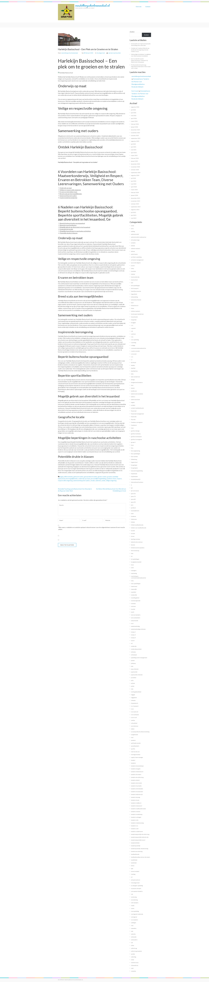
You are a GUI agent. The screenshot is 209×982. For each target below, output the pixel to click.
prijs (132, 680)
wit (132, 942)
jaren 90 (133, 502)
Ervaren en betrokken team (68, 192)
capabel (133, 328)
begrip (61, 477)
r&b (132, 689)
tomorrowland (135, 871)
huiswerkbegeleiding (137, 471)
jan (132, 488)
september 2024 (135, 172)
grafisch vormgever (136, 439)
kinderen (133, 516)
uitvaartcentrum (135, 880)
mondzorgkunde (135, 600)
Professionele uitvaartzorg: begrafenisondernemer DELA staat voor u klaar (140, 66)
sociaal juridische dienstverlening (140, 731)
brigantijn (134, 319)
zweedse (133, 971)
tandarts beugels (135, 768)
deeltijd (133, 368)
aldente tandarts (135, 248)
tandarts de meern (136, 774)
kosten (133, 530)
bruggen (133, 322)
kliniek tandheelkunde (137, 525)
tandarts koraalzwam (137, 791)
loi (131, 556)
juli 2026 (133, 110)
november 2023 (135, 201)
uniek (103, 480)
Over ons (138, 6)
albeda (133, 245)
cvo (132, 357)
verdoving (134, 897)
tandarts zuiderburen (137, 831)
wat (132, 931)
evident (133, 405)
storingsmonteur (135, 754)
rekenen (133, 700)
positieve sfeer (111, 478)
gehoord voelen (78, 477)
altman (133, 251)
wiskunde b (134, 939)
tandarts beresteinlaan (137, 766)
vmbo (132, 908)
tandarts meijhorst (136, 803)
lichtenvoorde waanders (137, 547)
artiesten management (137, 260)
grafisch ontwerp (136, 433)
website (133, 934)
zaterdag (133, 957)
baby (132, 268)
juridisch (133, 508)
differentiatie (68, 477)
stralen (93, 480)
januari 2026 (134, 127)
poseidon (133, 677)
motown (133, 606)
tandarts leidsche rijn (137, 794)
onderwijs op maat (84, 478)
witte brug (134, 948)
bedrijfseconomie (136, 291)
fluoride (133, 419)
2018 (132, 225)
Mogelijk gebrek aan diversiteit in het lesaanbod (75, 227)
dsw (132, 385)
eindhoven (134, 391)
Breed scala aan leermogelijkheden (71, 194)
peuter (133, 660)
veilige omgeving (111, 480)
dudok (133, 388)
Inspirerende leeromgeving (68, 198)
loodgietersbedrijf (136, 562)
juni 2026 (133, 112)
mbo (132, 580)
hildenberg (134, 459)
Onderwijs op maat (66, 188)
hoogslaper (134, 465)
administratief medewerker (138, 237)
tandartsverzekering (136, 851)
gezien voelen (102, 477)
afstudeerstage (135, 240)
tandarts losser (135, 800)
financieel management (137, 414)
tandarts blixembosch (137, 771)
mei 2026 (133, 115)
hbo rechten (134, 456)
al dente (133, 243)
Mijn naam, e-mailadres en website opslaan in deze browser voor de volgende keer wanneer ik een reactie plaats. (91, 528)
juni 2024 (133, 181)
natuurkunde (134, 620)
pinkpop (133, 663)
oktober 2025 (135, 135)
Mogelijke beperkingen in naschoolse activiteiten (75, 231)
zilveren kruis (134, 962)
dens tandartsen (135, 376)
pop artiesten (134, 669)
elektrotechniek (135, 399)
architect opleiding (136, 257)
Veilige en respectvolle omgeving (70, 190)
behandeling (134, 297)
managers (134, 570)
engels (133, 402)
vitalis (132, 905)
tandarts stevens (135, 811)
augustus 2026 (135, 107)
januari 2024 (134, 195)
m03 (132, 567)
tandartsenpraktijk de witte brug (140, 834)
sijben (132, 729)
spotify (133, 749)
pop (132, 666)
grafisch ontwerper (136, 436)
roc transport (134, 706)
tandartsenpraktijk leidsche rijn (139, 837)
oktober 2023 (135, 204)
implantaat (134, 473)
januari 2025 (134, 161)
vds (132, 894)
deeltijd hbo (134, 371)
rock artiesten (135, 714)
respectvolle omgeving (65, 480)
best (132, 302)
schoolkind (134, 723)
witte (132, 945)
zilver (132, 959)
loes (132, 553)
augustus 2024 (135, 175)
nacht (132, 612)
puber (132, 686)
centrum (133, 334)
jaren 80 (133, 499)
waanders (133, 928)
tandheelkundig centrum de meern (140, 857)
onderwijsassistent (136, 649)
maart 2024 (134, 189)
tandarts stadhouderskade (138, 808)
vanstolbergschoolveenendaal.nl (92, 5)
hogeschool (134, 462)
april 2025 (134, 152)
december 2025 (135, 130)
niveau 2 (133, 632)
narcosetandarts (135, 617)
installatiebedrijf (135, 479)
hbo (132, 448)
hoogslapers (134, 468)
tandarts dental (135, 780)
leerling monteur (135, 539)
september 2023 (135, 206)
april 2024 (134, 187)
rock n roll (134, 717)
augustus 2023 (135, 209)
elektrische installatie (137, 394)
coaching (133, 342)
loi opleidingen (135, 559)
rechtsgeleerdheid (136, 692)
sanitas (133, 720)
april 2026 (134, 118)
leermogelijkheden (72, 478)
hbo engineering (135, 451)
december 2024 (135, 164)
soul (132, 737)
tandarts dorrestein (136, 783)
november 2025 (135, 132)
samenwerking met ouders (81, 480)
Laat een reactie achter (114, 53)
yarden (133, 954)
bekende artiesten (136, 300)
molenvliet (134, 595)
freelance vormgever (137, 422)
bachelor (133, 271)
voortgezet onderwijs (137, 914)
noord (132, 640)
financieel (133, 411)
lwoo (132, 565)
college (133, 345)
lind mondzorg (135, 550)
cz (131, 359)
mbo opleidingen (135, 583)
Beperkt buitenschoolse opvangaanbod (72, 223)
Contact (147, 6)
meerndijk (134, 589)
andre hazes (134, 254)
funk (132, 428)
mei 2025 (133, 149)
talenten (98, 480)
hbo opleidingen (135, 453)
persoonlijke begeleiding (98, 478)
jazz (132, 505)
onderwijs (134, 646)
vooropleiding (135, 911)
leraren (133, 545)
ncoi (132, 623)
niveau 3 (133, 635)
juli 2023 (133, 212)
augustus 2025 (135, 141)
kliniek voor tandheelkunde (138, 527)
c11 (132, 325)
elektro (133, 396)
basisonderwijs (135, 277)
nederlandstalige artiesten (138, 629)
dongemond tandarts (137, 382)
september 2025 (135, 138)
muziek (133, 609)
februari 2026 (135, 124)
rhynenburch (134, 703)
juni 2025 (133, 147)
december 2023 (135, 198)
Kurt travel (134, 91)
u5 (131, 877)
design (133, 379)
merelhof (133, 592)
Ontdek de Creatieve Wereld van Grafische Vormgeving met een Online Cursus (140, 49)
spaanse (133, 740)
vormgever (134, 917)
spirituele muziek (136, 743)
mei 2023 (133, 218)
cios (132, 337)
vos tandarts (134, 920)
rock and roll (134, 712)
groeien (109, 477)
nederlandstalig (135, 626)
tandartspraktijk (135, 845)
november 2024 (135, 167)
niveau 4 (133, 637)
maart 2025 (134, 155)
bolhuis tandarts (135, 311)
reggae (133, 694)
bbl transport (135, 288)
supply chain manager (137, 757)
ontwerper (134, 655)
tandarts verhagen (136, 817)
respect (119, 478)
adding (133, 231)
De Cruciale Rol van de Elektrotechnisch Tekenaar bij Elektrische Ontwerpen (139, 60)
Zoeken (132, 32)
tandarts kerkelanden (137, 788)
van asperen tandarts (137, 891)
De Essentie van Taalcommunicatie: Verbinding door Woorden (141, 44)
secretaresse (134, 726)
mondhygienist (135, 598)
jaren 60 (133, 493)
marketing (134, 573)
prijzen (133, 683)
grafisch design (135, 431)
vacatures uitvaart (136, 888)
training (133, 874)
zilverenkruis (134, 965)
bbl (132, 282)
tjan (132, 868)
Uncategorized (100, 53)
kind (132, 513)
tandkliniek (134, 860)
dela (132, 374)
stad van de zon (135, 751)
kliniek (133, 522)
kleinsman (134, 519)
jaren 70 (133, 496)
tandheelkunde (135, 854)
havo (132, 445)
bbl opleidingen (135, 285)
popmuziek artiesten (137, 674)
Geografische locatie (66, 229)
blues (132, 308)
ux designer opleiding (137, 885)
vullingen (133, 922)
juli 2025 (133, 144)
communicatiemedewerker (138, 348)
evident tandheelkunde (137, 408)
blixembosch (134, 305)
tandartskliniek (135, 843)
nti (132, 643)
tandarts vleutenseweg (137, 823)
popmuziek (134, 672)
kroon (132, 536)
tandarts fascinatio (136, 786)
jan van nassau (135, 490)
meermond (134, 586)
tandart (133, 760)
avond (132, 265)
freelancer (134, 425)
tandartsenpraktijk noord (138, 840)
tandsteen (134, 863)
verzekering (134, 900)
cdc (132, 331)
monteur (133, 603)
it (131, 485)
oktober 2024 (135, 169)
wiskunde (133, 937)
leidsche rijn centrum (137, 542)
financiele (133, 416)
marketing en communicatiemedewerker (138, 577)
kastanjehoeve (135, 510)
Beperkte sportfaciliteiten (68, 225)
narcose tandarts (135, 615)
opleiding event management (139, 657)
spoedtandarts (135, 746)
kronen (133, 533)
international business (137, 482)
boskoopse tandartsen (137, 314)
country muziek (135, 351)
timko (132, 865)
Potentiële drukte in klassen (68, 233)
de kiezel (133, 362)
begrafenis (134, 294)
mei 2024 (133, 184)
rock (132, 709)
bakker (133, 274)
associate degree (136, 262)
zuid (132, 968)
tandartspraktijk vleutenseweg (139, 848)
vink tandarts (134, 902)
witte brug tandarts (136, 951)
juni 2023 (133, 215)
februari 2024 (135, 192)
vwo (132, 925)
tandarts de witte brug (137, 777)
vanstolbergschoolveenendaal (69, 53)
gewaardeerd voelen (90, 477)
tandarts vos (134, 825)
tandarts (133, 763)
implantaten (134, 476)
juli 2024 (133, 178)
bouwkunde (134, 317)
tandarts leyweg (135, 797)
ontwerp (133, 652)
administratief (135, 234)
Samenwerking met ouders (68, 196)
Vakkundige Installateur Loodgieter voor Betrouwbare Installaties (141, 55)
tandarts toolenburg (136, 814)
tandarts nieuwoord (136, 806)
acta (132, 228)
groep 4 (133, 442)
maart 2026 (134, 121)
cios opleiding (135, 339)
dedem (133, 365)
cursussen (134, 354)
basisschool (134, 280)
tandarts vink (134, 820)
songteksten (134, 734)
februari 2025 (135, 158)
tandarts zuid (134, 828)
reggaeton (134, 697)
